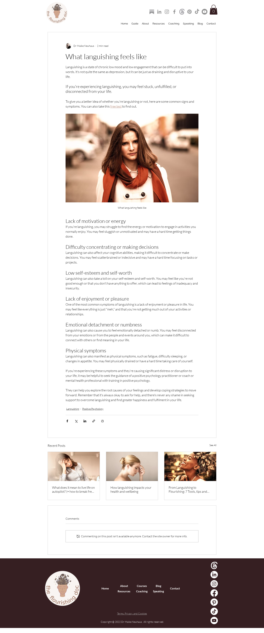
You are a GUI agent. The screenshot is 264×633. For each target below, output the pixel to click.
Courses (142, 585)
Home (105, 588)
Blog (158, 585)
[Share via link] (93, 421)
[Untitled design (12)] (152, 12)
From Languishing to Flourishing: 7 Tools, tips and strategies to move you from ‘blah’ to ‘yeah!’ (188, 489)
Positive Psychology (92, 408)
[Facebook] (174, 12)
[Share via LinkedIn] (85, 421)
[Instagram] (167, 12)
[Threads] (182, 12)
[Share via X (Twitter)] (76, 421)
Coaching (142, 591)
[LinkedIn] (159, 12)
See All (212, 445)
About (124, 585)
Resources (124, 591)
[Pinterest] (189, 12)
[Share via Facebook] (67, 421)
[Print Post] (102, 421)
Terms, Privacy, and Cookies (132, 613)
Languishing (72, 408)
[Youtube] (204, 12)
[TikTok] (197, 12)
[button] (213, 10)
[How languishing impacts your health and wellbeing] (132, 466)
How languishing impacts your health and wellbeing (130, 489)
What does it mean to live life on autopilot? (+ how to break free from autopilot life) (73, 489)
